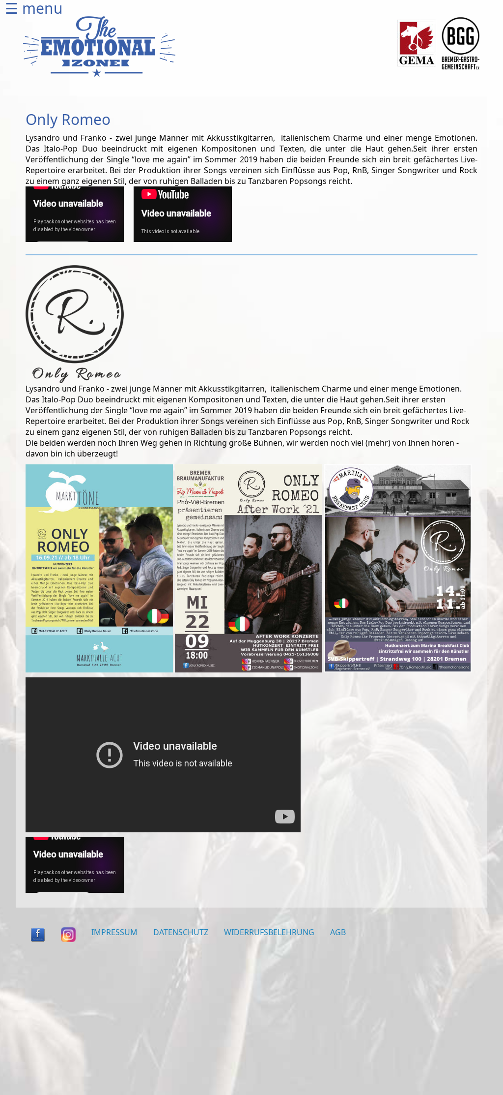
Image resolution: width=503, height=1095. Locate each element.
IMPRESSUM (114, 932)
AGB (338, 932)
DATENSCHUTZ (180, 932)
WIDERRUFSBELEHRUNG (269, 932)
